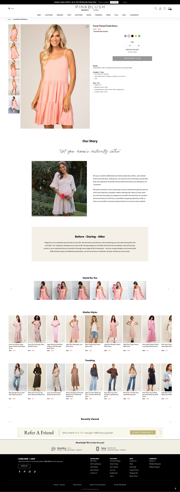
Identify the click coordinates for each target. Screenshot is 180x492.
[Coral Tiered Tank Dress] (129, 36)
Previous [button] (22, 76)
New (39, 15)
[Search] (156, 8)
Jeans (89, 15)
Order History (114, 464)
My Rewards (114, 473)
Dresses (60, 15)
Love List (112, 470)
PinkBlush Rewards (155, 464)
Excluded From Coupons (101, 31)
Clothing (49, 15)
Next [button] (87, 76)
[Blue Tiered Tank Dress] (125, 36)
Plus (116, 15)
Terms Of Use (77, 485)
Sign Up (24, 466)
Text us (103, 448)
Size (132, 42)
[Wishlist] (164, 8)
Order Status (94, 467)
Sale (124, 15)
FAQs (131, 464)
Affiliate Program (154, 467)
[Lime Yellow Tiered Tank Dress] (135, 36)
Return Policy (134, 476)
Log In (112, 476)
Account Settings (115, 461)
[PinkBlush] (90, 7)
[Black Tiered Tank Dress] (132, 36)
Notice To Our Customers (98, 485)
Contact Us (93, 473)
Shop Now (114, 2)
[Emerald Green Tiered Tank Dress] (139, 36)
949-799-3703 (112, 448)
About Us (152, 461)
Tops (69, 15)
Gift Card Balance (95, 464)
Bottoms (78, 15)
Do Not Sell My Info (120, 485)
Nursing (98, 15)
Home (9, 19)
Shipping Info (134, 473)
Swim (108, 15)
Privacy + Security (59, 485)
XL (139, 45)
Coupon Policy (134, 470)
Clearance (134, 15)
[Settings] (160, 8)
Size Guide (133, 467)
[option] (55, 76)
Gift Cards (93, 461)
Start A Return (94, 470)
